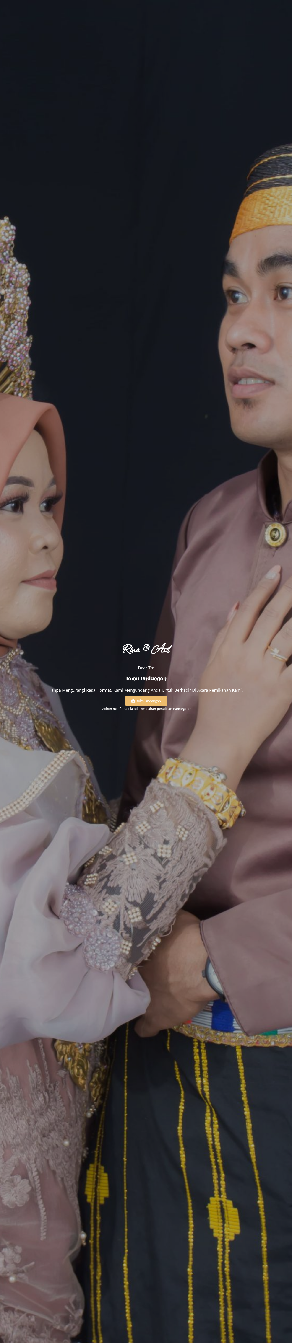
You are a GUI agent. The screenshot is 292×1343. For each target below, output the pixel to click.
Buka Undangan (148, 701)
